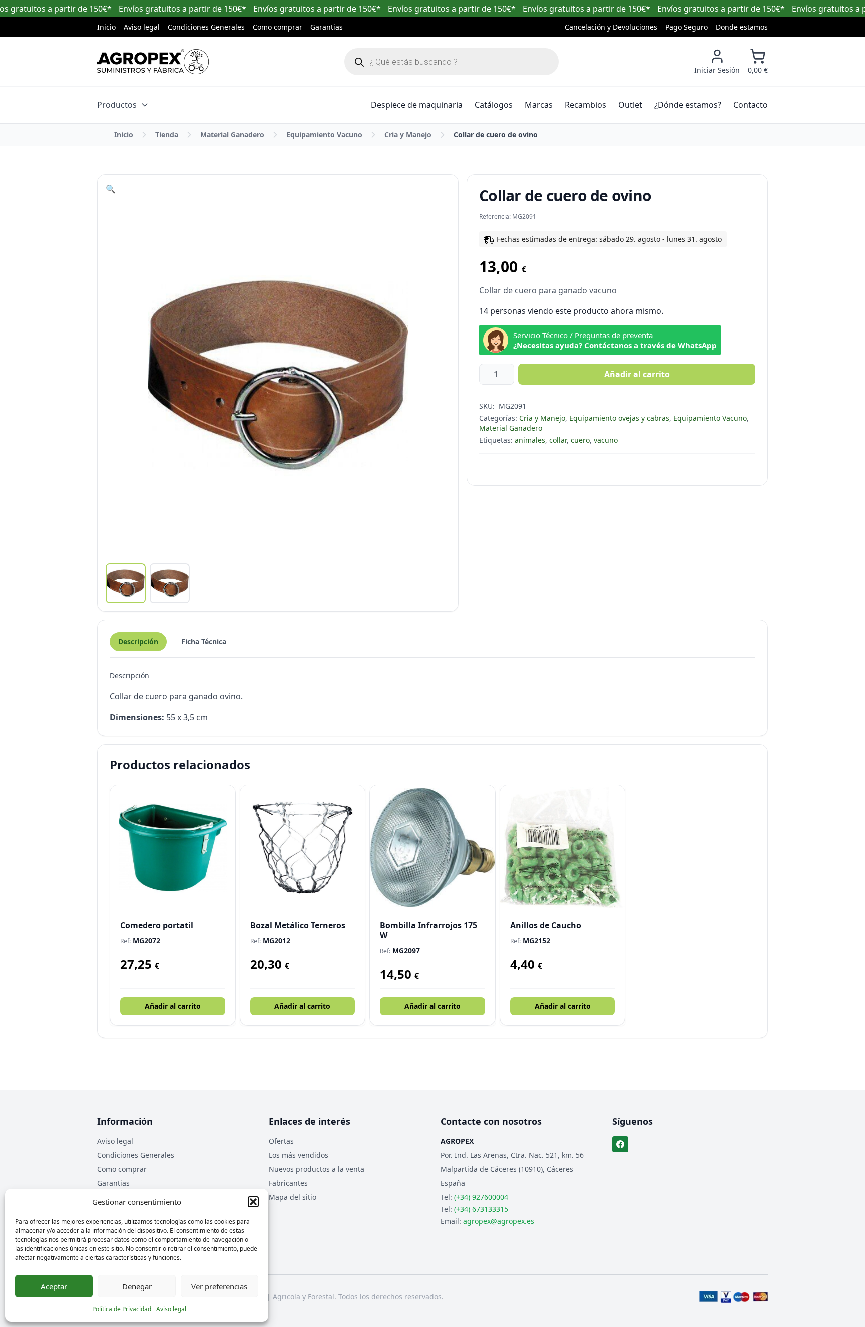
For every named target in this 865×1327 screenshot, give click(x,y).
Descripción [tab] (138, 641)
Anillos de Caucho (545, 925)
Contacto (750, 104)
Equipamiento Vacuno (324, 134)
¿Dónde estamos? (687, 104)
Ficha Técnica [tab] (203, 641)
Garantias (326, 27)
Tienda (166, 134)
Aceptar (54, 1286)
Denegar (137, 1286)
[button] (253, 1202)
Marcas (539, 104)
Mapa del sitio (292, 1197)
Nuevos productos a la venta (316, 1169)
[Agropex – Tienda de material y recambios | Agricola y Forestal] (153, 61)
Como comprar (277, 27)
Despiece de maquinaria (417, 104)
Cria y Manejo (407, 134)
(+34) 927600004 (481, 1197)
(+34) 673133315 (481, 1209)
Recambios (585, 104)
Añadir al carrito (637, 374)
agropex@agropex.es (498, 1221)
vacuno (606, 440)
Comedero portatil (156, 925)
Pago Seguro (686, 27)
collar (558, 440)
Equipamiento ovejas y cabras (619, 418)
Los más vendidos (298, 1155)
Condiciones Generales (206, 27)
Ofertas (281, 1141)
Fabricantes (288, 1183)
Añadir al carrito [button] (173, 1006)
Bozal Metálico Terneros (297, 925)
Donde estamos (742, 27)
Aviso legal (171, 1309)
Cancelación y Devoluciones (611, 27)
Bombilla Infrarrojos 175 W (428, 930)
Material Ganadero (232, 134)
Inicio (106, 27)
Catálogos (494, 104)
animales (530, 440)
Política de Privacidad (121, 1309)
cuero (580, 440)
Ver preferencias (219, 1286)
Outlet (630, 104)
